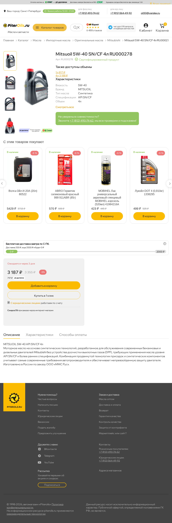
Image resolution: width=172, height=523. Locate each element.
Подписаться (52, 484)
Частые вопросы (47, 399)
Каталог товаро (52, 27)
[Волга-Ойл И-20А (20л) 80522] (23, 167)
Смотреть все (65, 107)
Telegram (49, 455)
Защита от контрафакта (113, 427)
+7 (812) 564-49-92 (121, 13)
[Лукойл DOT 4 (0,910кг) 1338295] (149, 168)
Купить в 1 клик (44, 295)
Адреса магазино (110, 470)
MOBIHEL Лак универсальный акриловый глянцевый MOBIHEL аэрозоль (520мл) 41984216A (107, 197)
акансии (43, 421)
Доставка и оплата (110, 404)
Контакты (43, 410)
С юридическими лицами (25, 303)
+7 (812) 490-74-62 (88, 13)
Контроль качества (110, 421)
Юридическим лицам (50, 416)
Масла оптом (106, 399)
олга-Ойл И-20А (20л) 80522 (23, 192)
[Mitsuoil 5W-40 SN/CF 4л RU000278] (35, 93)
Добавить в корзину (44, 285)
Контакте (50, 449)
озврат (104, 410)
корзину (22, 216)
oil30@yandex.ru (150, 13)
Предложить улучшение (52, 433)
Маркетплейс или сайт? (113, 433)
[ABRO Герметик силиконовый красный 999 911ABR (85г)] (65, 168)
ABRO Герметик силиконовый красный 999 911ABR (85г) (65, 194)
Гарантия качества (110, 416)
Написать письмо (48, 404)
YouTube (49, 462)
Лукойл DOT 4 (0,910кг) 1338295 (149, 192)
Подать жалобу (46, 427)
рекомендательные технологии (26, 513)
